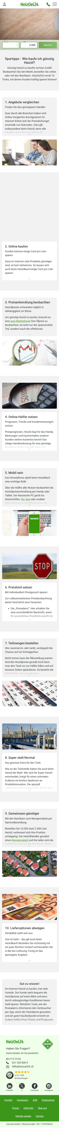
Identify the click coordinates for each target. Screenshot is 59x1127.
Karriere (40, 1116)
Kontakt (8, 1100)
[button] (4, 4)
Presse (15, 1108)
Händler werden (23, 1116)
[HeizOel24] (29, 4)
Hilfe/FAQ (28, 1108)
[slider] (22, 1072)
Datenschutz (48, 1100)
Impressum (22, 1100)
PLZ (6, 42)
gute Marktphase (20, 321)
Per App (25, 499)
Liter (24, 42)
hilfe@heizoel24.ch (23, 1066)
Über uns (42, 1108)
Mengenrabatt (20, 840)
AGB (35, 1100)
